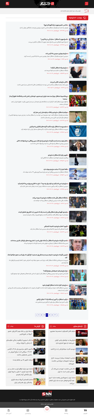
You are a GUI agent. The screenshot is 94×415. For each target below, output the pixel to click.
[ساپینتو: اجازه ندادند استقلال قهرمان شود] (77, 289)
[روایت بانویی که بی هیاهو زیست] (39, 362)
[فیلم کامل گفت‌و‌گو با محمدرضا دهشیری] (82, 333)
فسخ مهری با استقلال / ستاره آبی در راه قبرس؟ (54, 39)
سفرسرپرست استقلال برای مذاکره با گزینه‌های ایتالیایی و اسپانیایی (48, 126)
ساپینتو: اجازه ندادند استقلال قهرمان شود (54, 285)
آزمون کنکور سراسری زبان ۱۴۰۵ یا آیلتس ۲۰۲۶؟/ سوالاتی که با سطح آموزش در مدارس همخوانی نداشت (19, 352)
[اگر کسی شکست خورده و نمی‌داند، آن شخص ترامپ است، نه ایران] (82, 371)
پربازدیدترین (28, 413)
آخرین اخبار (8, 413)
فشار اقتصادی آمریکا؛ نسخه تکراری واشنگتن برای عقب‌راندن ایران (21, 381)
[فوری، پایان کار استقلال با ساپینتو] (77, 159)
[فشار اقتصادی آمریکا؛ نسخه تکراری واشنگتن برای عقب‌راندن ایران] (39, 381)
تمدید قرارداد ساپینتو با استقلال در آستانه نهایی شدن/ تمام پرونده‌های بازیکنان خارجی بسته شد (39, 240)
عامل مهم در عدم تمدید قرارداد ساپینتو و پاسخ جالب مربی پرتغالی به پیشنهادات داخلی (42, 141)
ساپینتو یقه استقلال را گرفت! (59, 68)
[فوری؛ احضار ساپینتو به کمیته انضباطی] (77, 231)
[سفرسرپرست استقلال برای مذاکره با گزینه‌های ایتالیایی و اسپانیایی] (77, 131)
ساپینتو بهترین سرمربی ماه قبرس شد (56, 53)
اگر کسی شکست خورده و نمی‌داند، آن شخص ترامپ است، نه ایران (62, 370)
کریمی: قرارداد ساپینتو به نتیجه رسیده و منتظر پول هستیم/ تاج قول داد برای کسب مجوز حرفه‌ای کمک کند (37, 256)
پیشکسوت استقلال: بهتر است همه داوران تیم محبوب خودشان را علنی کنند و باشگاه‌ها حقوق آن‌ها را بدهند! (38, 98)
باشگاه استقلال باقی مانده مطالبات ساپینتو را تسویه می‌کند (49, 198)
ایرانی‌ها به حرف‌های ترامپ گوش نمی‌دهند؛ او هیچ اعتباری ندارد (64, 342)
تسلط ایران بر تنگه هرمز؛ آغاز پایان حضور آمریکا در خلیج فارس (20, 333)
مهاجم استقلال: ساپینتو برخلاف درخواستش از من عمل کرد (50, 112)
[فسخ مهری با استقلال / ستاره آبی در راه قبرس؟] (77, 44)
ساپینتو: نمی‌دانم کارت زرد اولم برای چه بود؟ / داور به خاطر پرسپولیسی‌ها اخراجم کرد (42, 183)
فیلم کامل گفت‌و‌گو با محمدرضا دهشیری (62, 331)
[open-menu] (86, 3)
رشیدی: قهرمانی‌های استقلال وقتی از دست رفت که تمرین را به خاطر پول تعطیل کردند (42, 212)
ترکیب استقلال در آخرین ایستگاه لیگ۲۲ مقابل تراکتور (52, 299)
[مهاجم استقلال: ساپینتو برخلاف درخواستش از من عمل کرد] (77, 117)
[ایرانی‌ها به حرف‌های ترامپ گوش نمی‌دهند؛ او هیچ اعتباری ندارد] (82, 342)
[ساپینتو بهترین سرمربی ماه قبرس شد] (77, 58)
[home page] (47, 409)
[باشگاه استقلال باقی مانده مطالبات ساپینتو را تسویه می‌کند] (77, 202)
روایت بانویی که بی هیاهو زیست (22, 360)
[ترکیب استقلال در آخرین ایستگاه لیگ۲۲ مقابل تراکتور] (77, 304)
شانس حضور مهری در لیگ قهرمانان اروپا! (55, 25)
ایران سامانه (43, 404)
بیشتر (53, 326)
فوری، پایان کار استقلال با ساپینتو (57, 155)
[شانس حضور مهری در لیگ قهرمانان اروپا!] (77, 29)
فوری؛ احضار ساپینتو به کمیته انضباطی (55, 226)
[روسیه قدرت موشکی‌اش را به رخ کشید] (82, 351)
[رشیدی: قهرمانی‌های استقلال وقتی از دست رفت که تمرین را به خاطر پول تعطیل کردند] (77, 216)
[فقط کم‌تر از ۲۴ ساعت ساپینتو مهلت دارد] (77, 174)
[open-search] (7, 3)
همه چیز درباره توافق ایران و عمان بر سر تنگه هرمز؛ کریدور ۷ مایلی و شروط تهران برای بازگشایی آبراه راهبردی (20, 372)
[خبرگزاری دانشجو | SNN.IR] (47, 3)
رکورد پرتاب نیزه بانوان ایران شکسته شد (71, 11)
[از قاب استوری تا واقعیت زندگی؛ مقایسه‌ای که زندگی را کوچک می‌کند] (39, 342)
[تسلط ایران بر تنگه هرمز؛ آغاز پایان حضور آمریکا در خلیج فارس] (39, 333)
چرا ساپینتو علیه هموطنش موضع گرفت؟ (55, 271)
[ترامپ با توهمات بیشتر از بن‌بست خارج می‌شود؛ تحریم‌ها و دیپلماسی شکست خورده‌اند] (82, 360)
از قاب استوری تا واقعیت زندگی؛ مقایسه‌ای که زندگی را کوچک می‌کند (19, 342)
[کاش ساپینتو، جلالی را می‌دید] (77, 86)
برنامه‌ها (66, 413)
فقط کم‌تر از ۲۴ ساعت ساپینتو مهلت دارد (55, 169)
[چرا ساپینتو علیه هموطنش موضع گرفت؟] (77, 275)
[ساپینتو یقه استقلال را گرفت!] (77, 72)
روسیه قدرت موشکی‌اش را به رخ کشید (62, 349)
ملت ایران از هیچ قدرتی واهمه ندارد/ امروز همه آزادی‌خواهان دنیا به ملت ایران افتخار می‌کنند (61, 380)
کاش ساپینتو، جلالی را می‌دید (58, 82)
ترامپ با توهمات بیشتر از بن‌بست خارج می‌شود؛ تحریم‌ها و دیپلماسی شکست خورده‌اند (62, 361)
